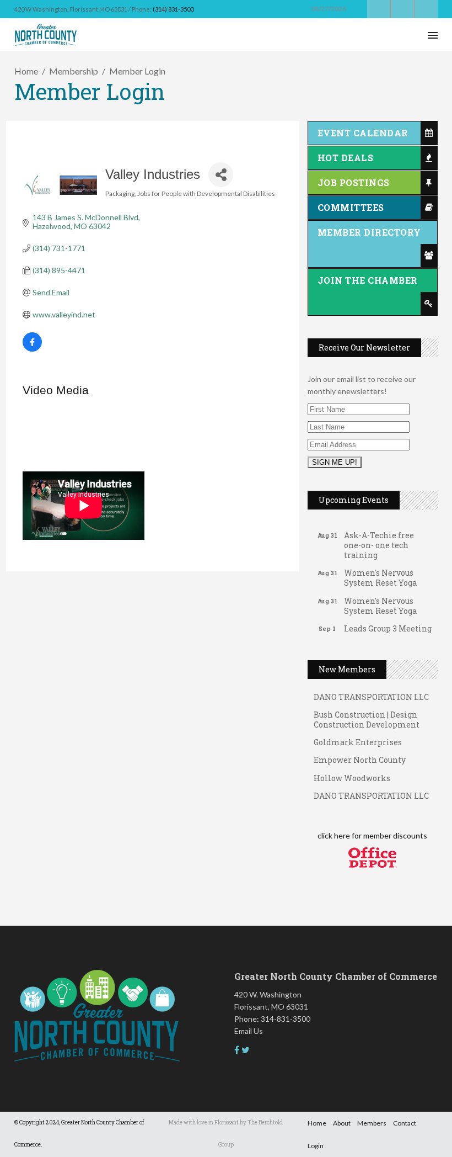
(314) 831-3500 (173, 9)
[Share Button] (220, 174)
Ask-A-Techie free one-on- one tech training (379, 539)
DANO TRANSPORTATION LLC (371, 790)
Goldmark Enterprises (358, 736)
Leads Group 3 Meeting (388, 623)
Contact (404, 1123)
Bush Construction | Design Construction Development (366, 714)
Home (26, 71)
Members (371, 1123)
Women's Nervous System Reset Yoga (380, 572)
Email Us (248, 1031)
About (342, 1123)
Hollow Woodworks (352, 772)
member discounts (394, 835)
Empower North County (360, 754)
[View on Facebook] (32, 348)
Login (316, 1146)
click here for (340, 835)
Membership (73, 71)
